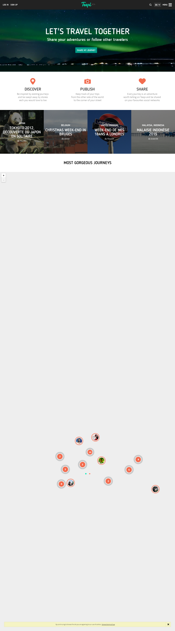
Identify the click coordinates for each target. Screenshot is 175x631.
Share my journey (86, 50)
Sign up (14, 5)
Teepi (87, 4)
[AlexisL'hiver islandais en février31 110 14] (79, 440)
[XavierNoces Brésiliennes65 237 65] (70, 482)
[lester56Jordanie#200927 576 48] (101, 460)
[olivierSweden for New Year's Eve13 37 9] (95, 437)
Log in (5, 5)
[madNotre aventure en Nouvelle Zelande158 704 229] (155, 489)
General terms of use (108, 624)
